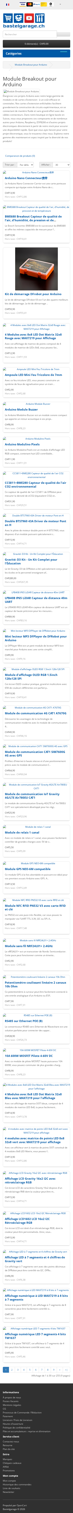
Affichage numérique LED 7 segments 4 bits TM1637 (35, 1336)
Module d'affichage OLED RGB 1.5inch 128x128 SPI (31, 676)
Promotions (9, 1470)
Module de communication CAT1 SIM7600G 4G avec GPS (35, 753)
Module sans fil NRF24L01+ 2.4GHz (29, 946)
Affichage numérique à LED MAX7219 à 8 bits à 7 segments (36, 1297)
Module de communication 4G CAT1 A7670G (35, 713)
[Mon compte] (60, 4)
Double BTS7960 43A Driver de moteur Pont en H (35, 523)
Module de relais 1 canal (22, 832)
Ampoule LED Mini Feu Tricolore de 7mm (33, 375)
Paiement (8, 1416)
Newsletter (8, 1492)
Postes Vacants (11, 1401)
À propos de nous (12, 1397)
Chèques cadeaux (12, 1463)
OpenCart (22, 1505)
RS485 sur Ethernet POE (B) (23, 1021)
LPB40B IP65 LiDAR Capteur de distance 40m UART (36, 600)
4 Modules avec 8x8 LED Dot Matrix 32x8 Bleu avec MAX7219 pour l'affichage (33, 1096)
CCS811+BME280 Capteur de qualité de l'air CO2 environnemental (35, 484)
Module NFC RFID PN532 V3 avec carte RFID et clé (35, 907)
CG (4, 1408)
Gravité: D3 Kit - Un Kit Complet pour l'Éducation (31, 561)
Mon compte (9, 1480)
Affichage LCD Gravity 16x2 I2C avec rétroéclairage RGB (30, 1180)
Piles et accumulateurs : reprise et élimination (26, 1431)
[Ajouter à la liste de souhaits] (36, 432)
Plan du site (9, 1449)
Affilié (6, 1466)
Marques (7, 1459)
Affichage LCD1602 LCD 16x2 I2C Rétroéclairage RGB (27, 1220)
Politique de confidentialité (16, 1427)
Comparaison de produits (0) (20, 155)
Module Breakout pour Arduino (31, 64)
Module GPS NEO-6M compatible (28, 869)
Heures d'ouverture (13, 1423)
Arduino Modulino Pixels (22, 444)
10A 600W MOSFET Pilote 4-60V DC (29, 1056)
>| (66, 1369)
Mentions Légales (12, 1405)
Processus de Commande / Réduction (22, 1412)
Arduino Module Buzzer (21, 409)
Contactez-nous (11, 1441)
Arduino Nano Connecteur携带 (26, 178)
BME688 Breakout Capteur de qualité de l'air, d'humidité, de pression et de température (33, 220)
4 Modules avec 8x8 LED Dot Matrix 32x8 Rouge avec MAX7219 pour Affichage (33, 336)
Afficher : (46, 164)
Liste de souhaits (11, 1488)
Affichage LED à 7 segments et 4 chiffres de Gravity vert (35, 1259)
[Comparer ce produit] (59, 432)
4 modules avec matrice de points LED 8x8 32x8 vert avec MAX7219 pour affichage (34, 1140)
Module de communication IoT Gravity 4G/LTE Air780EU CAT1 (32, 796)
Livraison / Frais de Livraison (17, 1420)
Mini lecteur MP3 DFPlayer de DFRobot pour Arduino (36, 638)
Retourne (7, 1445)
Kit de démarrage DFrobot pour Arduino (33, 294)
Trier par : (10, 164)
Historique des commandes (17, 1484)
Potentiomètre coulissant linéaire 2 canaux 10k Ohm (35, 984)
